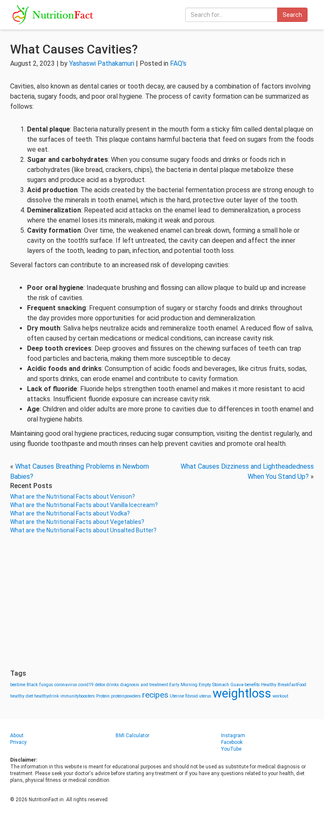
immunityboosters (77, 696)
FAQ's (178, 63)
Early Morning (183, 684)
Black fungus (40, 684)
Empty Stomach (214, 684)
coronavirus (65, 684)
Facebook (232, 742)
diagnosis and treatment (144, 684)
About (17, 735)
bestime (17, 684)
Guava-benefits (245, 684)
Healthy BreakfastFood (283, 684)
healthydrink (46, 696)
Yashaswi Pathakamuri (101, 63)
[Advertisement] (162, 602)
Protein (103, 696)
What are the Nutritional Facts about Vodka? (70, 513)
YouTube (231, 749)
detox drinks (107, 684)
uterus (205, 696)
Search (292, 14)
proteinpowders (126, 696)
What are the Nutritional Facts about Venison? (72, 496)
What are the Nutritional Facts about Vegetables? (77, 521)
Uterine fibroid (184, 696)
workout (280, 696)
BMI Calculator (132, 735)
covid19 (86, 684)
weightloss (242, 693)
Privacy (18, 742)
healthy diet (21, 696)
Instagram (233, 735)
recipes (155, 695)
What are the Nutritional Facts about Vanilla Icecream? (84, 505)
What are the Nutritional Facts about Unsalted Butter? (83, 530)
